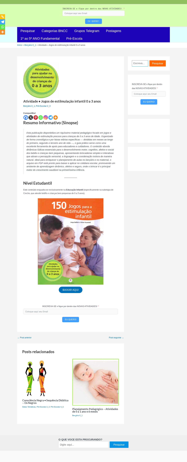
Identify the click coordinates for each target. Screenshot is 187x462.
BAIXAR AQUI (71, 289)
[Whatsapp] (40, 117)
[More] (55, 117)
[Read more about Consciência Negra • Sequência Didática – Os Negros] (35, 378)
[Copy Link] (2, 16)
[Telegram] (50, 117)
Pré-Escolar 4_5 (57, 407)
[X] (30, 117)
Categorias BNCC (55, 31)
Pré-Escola (74, 38)
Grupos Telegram (86, 31)
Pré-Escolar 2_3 (43, 106)
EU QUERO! (93, 21)
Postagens (113, 31)
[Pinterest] (35, 117)
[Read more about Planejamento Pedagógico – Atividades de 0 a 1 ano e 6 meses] (95, 382)
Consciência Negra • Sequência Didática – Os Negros (45, 401)
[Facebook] (26, 117)
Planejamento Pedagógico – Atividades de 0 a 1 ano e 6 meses (95, 410)
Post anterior (24, 338)
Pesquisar (27, 31)
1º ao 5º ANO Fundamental (40, 38)
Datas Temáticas (29, 407)
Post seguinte (116, 338)
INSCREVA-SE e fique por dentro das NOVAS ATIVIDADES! (92, 9)
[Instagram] (45, 117)
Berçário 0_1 (29, 106)
